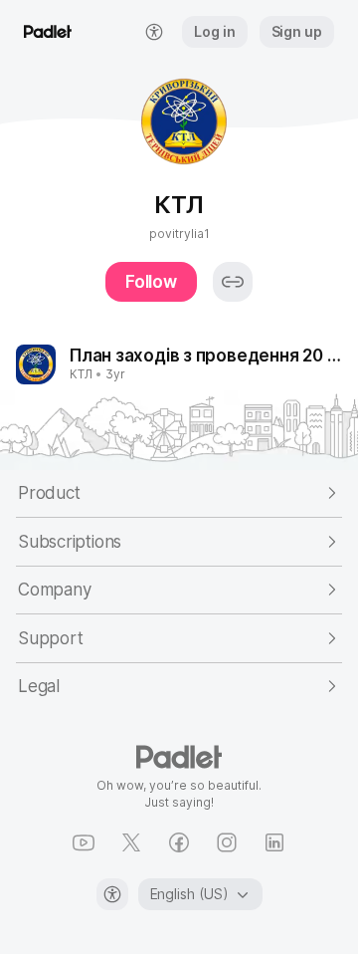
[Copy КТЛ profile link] (233, 282)
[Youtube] (83, 842)
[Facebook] (179, 842)
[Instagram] (227, 842)
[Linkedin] (274, 842)
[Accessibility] (112, 894)
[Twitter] (131, 842)
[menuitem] (154, 32)
